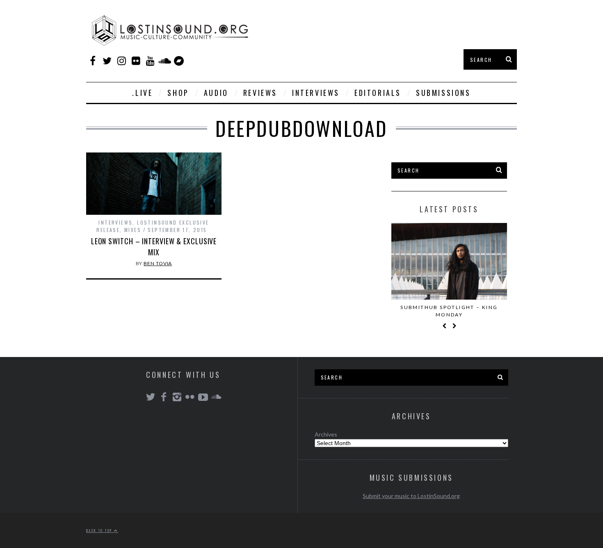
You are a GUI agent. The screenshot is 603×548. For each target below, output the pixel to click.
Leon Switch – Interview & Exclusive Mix (154, 246)
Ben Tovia (158, 263)
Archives (326, 434)
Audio (216, 92)
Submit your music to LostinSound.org (411, 495)
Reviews (260, 92)
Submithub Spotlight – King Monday (449, 311)
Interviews (316, 92)
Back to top (100, 530)
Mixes (132, 229)
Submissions (443, 92)
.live (142, 92)
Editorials (377, 92)
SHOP (178, 92)
